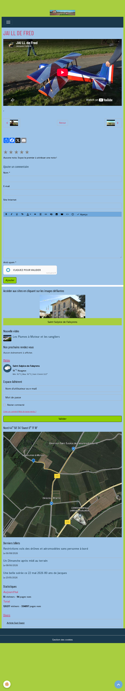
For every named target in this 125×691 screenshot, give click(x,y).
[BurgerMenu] (8, 22)
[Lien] (46, 214)
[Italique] (11, 214)
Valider (62, 419)
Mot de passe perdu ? (27, 411)
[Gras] (6, 214)
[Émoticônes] (73, 214)
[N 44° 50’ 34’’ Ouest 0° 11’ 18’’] (62, 484)
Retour (62, 122)
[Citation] (35, 214)
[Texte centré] (40, 214)
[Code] (67, 214)
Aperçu (83, 214)
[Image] (56, 214)
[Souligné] (17, 214)
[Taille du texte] (22, 214)
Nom (5, 172)
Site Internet (9, 199)
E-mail (6, 186)
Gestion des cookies (62, 639)
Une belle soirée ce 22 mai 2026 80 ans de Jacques (35, 573)
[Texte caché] (51, 214)
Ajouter (9, 280)
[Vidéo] (62, 214)
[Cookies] (7, 684)
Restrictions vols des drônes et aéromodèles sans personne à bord (45, 548)
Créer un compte (10, 411)
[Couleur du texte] (29, 214)
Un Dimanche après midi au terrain (25, 561)
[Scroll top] (118, 684)
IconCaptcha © (51, 273)
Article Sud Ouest (16, 622)
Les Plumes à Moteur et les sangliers (36, 336)
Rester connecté (15, 404)
